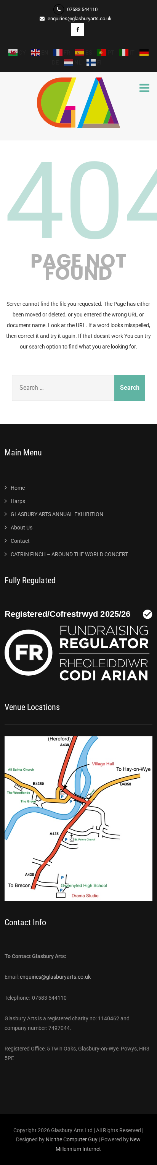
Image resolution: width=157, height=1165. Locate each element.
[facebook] (77, 29)
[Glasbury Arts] (78, 126)
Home (18, 488)
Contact (20, 541)
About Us (21, 527)
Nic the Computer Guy (72, 1139)
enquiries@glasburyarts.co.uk (55, 977)
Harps (18, 501)
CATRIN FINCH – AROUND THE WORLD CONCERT (69, 554)
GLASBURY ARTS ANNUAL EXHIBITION (57, 514)
